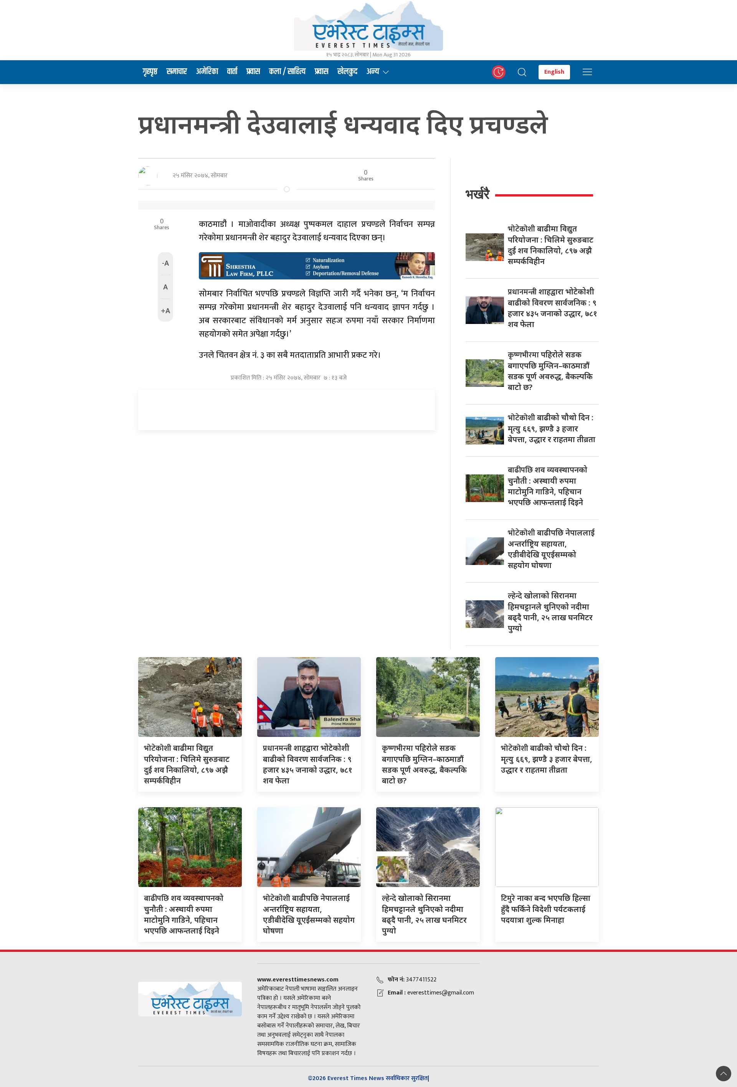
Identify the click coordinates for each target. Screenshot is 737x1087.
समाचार (177, 71)
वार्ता (232, 71)
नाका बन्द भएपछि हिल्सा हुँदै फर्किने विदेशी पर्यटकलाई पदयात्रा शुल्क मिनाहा (545, 909)
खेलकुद (347, 71)
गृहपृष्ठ (150, 71)
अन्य (373, 71)
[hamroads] (317, 265)
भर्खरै (477, 194)
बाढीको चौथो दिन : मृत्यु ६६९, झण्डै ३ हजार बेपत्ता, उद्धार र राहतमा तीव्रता (551, 428)
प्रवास (253, 71)
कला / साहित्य (287, 71)
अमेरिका (207, 71)
